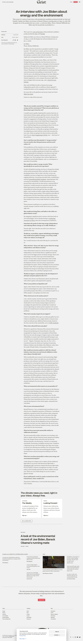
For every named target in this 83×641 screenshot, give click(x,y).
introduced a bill (28, 465)
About (28, 611)
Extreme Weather (5, 617)
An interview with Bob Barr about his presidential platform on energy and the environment (11, 559)
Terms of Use (4, 637)
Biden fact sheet (28, 94)
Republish (53, 617)
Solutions (4, 614)
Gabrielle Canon (70, 562)
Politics (27, 546)
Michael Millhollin (33, 46)
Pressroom (29, 618)
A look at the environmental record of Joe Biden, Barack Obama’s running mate (38, 539)
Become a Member (54, 614)
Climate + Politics (15, 37)
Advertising (53, 615)
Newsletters (53, 611)
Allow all (57, 631)
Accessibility (53, 618)
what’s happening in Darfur (39, 135)
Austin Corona (69, 570)
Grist (36, 34)
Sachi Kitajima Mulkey (71, 578)
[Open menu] (79, 2)
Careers (28, 615)
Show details (22, 638)
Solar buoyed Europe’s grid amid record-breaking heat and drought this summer (73, 568)
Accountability (5, 615)
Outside (42, 34)
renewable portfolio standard (37, 179)
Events (52, 612)
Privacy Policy (9, 637)
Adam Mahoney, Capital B (47, 573)
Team (28, 612)
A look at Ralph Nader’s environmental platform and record (33, 566)
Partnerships (29, 617)
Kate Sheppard (5, 562)
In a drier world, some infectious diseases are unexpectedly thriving (72, 576)
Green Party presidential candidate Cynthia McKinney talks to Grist (33, 558)
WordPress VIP (11, 636)
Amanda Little (4, 31)
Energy (3, 611)
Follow (71, 1)
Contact (28, 614)
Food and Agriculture (6, 618)
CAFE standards (53, 323)
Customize (56, 634)
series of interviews (38, 32)
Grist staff (22, 546)
